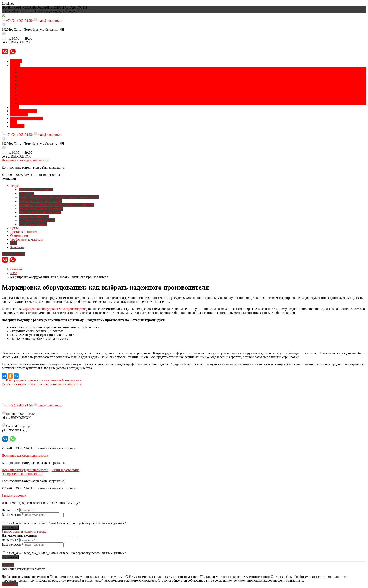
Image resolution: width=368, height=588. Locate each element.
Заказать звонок (13, 254)
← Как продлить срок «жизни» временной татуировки (42, 380)
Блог (13, 273)
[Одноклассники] (10, 376)
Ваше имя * (10, 510)
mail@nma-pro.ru (50, 20)
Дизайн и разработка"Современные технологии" (40, 472)
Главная (16, 269)
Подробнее (10, 584)
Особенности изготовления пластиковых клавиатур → (42, 384)
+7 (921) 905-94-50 (19, 20)
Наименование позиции (19, 535)
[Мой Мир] (16, 376)
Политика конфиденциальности (25, 160)
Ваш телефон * (12, 514)
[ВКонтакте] (4, 376)
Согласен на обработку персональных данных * (67, 523)
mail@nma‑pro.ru (50, 405)
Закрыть (8, 565)
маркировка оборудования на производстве (54, 309)
